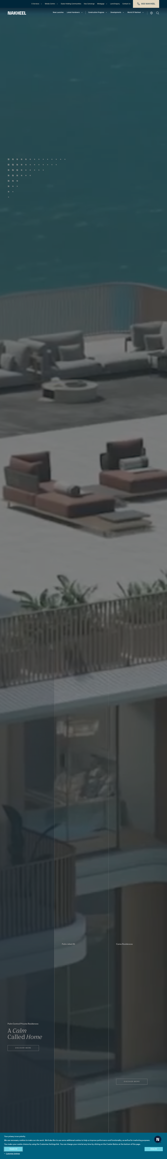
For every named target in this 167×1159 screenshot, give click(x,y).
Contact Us (126, 4)
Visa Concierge (89, 4)
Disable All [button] (13, 1149)
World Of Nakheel (134, 12)
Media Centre (50, 4)
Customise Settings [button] (13, 1154)
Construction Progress (96, 12)
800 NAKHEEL (148, 4)
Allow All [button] (153, 1149)
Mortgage (100, 4)
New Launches (58, 12)
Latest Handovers (73, 12)
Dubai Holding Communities (71, 4)
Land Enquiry (115, 4)
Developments (116, 12)
